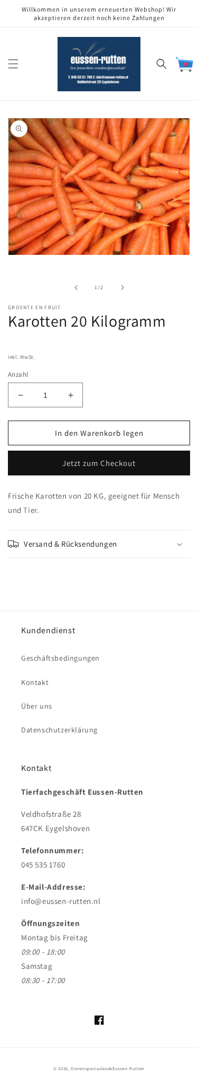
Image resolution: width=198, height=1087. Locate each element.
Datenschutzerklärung (59, 730)
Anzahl (18, 374)
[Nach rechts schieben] (122, 287)
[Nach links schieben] (76, 287)
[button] (13, 63)
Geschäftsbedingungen (60, 658)
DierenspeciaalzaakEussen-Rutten (108, 1068)
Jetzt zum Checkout (99, 463)
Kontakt (35, 682)
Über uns (36, 706)
